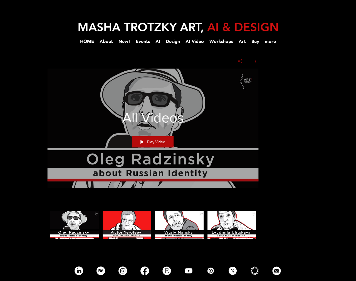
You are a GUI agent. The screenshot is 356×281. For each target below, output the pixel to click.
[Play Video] (74, 225)
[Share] (240, 61)
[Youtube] (188, 271)
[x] (232, 271)
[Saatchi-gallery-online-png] (254, 271)
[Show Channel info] (253, 61)
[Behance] (101, 271)
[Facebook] (144, 271)
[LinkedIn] (79, 271)
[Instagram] (122, 271)
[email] (276, 271)
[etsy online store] (166, 271)
